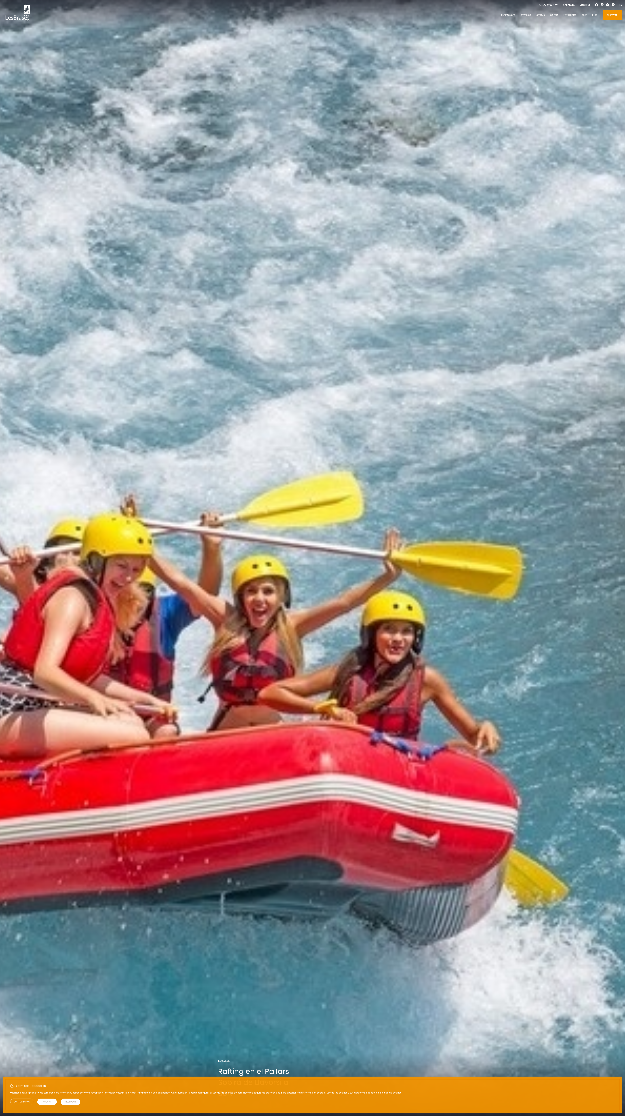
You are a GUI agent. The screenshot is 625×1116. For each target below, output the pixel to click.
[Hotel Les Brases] (18, 20)
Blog (594, 15)
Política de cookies (390, 1092)
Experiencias (569, 15)
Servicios (526, 15)
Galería (554, 15)
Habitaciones (508, 15)
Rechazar (70, 1101)
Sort (584, 15)
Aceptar (47, 1101)
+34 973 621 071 (550, 5)
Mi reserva (585, 5)
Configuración (22, 1101)
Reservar (612, 15)
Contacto (569, 5)
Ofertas (540, 15)
